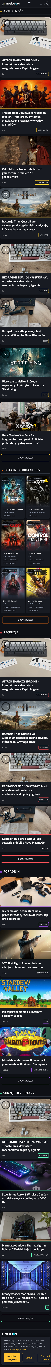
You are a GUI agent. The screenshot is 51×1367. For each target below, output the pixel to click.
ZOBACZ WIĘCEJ (25, 457)
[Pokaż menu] (29, 3)
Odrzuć (29, 1357)
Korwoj (4, 235)
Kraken (4, 924)
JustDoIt (5, 1021)
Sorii (3, 74)
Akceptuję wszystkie (12, 1357)
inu (3, 1255)
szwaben (5, 1307)
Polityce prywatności (18, 1349)
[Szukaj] (40, 3)
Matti (4, 130)
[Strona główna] (11, 3)
